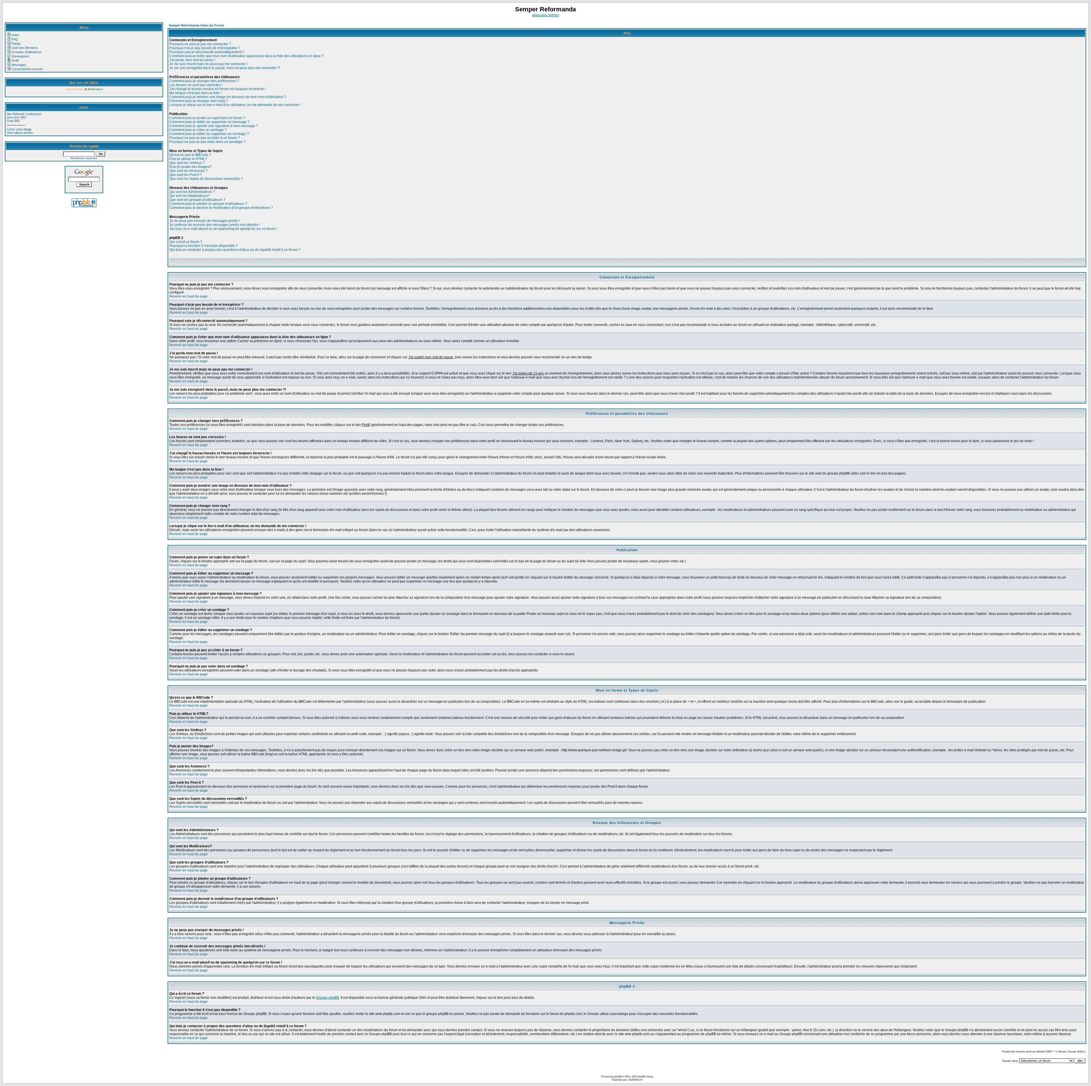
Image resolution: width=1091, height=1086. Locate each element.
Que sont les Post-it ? (185, 175)
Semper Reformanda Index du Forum (196, 25)
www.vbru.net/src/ (545, 15)
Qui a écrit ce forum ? (185, 242)
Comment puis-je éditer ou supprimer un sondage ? (209, 134)
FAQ (15, 39)
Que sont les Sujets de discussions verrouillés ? (206, 179)
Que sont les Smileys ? (187, 163)
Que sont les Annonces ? (188, 171)
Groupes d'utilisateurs (27, 52)
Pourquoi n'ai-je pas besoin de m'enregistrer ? (204, 48)
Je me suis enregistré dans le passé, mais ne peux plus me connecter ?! (224, 68)
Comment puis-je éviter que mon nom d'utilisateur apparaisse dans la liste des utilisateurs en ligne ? (246, 56)
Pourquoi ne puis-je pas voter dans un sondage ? (207, 142)
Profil (15, 60)
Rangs (16, 43)
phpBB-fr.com (635, 1079)
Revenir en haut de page (188, 296)
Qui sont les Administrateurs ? (192, 192)
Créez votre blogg (19, 129)
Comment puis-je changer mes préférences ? (204, 81)
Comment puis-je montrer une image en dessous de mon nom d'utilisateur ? (227, 97)
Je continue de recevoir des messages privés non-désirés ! (214, 225)
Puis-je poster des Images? (190, 167)
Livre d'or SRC (17, 117)
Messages (19, 64)
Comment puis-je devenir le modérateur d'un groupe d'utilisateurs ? (221, 208)
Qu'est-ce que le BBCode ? (190, 155)
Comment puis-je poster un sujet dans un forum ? (207, 118)
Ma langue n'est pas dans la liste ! (195, 93)
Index (15, 35)
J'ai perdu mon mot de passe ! (192, 60)
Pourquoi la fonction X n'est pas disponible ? (203, 246)
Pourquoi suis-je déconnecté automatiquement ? (206, 52)
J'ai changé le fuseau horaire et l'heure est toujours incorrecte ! (217, 89)
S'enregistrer (20, 56)
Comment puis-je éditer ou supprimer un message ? (209, 122)
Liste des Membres (25, 47)
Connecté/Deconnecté (27, 69)
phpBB (618, 1076)
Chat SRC (13, 120)
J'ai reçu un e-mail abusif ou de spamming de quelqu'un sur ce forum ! (223, 229)
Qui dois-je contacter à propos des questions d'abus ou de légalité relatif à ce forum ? (234, 250)
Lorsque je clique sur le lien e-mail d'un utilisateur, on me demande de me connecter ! (235, 105)
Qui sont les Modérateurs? (189, 196)
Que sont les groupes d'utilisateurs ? (197, 200)
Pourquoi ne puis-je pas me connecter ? (200, 44)
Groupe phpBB (327, 998)
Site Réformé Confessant (24, 114)
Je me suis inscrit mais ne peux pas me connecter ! (208, 64)
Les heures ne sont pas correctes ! (195, 85)
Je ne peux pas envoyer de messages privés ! (204, 221)
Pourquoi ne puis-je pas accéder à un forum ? (204, 138)
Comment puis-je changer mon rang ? (198, 101)
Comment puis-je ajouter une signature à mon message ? (213, 126)
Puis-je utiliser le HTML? (188, 159)
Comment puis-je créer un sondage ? (198, 130)
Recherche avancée (84, 158)
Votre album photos (20, 132)
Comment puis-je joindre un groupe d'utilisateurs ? (208, 204)
